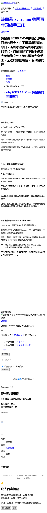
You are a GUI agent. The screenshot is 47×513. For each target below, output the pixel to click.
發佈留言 (5, 370)
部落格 (9, 79)
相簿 (8, 76)
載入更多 (5, 354)
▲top (3, 349)
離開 (14, 508)
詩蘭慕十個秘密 (24, 345)
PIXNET (12, 476)
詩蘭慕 (4, 321)
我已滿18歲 (6, 508)
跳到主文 (5, 32)
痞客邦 (17, 335)
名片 (8, 82)
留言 (23, 335)
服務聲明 (27, 478)
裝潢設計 (21, 342)
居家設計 (22, 71)
